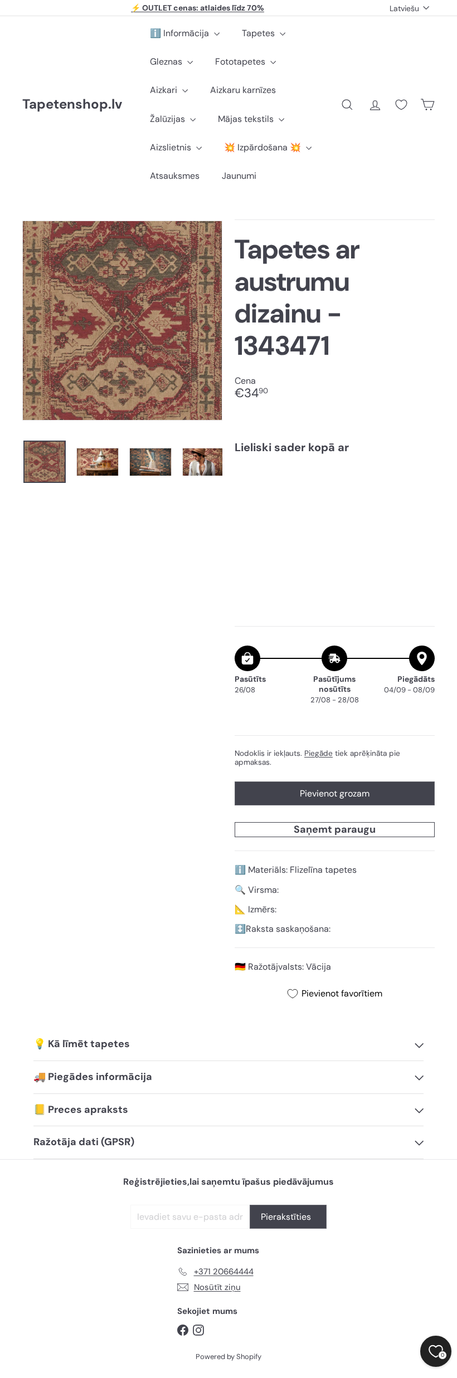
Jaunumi (239, 176)
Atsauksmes (175, 176)
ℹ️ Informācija (180, 33)
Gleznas (167, 61)
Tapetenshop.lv (72, 104)
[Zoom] (122, 320)
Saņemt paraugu (335, 829)
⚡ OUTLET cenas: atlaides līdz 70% (197, 8)
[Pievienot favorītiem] (420, 485)
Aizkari (164, 90)
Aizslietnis (171, 147)
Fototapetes (241, 61)
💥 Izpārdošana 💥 (263, 147)
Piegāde (318, 753)
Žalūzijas (168, 119)
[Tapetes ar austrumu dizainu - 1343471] (334, 502)
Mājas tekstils (247, 119)
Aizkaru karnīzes (243, 90)
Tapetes (259, 33)
